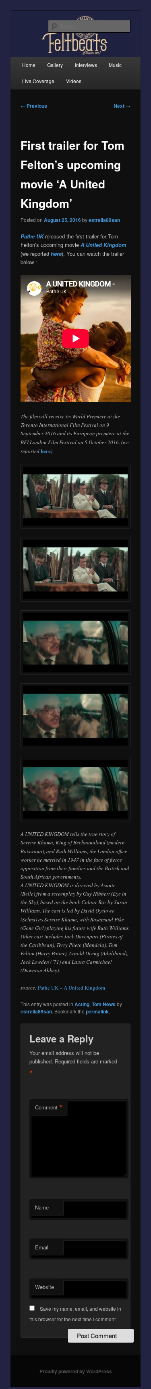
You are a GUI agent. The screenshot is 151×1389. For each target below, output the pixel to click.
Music (115, 64)
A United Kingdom (103, 245)
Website (44, 1287)
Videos (73, 80)
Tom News (104, 1004)
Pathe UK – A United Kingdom (71, 987)
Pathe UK (32, 236)
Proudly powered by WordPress (75, 1371)
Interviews (86, 64)
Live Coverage (38, 80)
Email (41, 1247)
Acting (81, 1004)
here (56, 253)
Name (42, 1207)
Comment (49, 1107)
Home (28, 64)
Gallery (55, 64)
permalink (97, 1011)
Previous (34, 105)
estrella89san (104, 219)
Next (122, 105)
